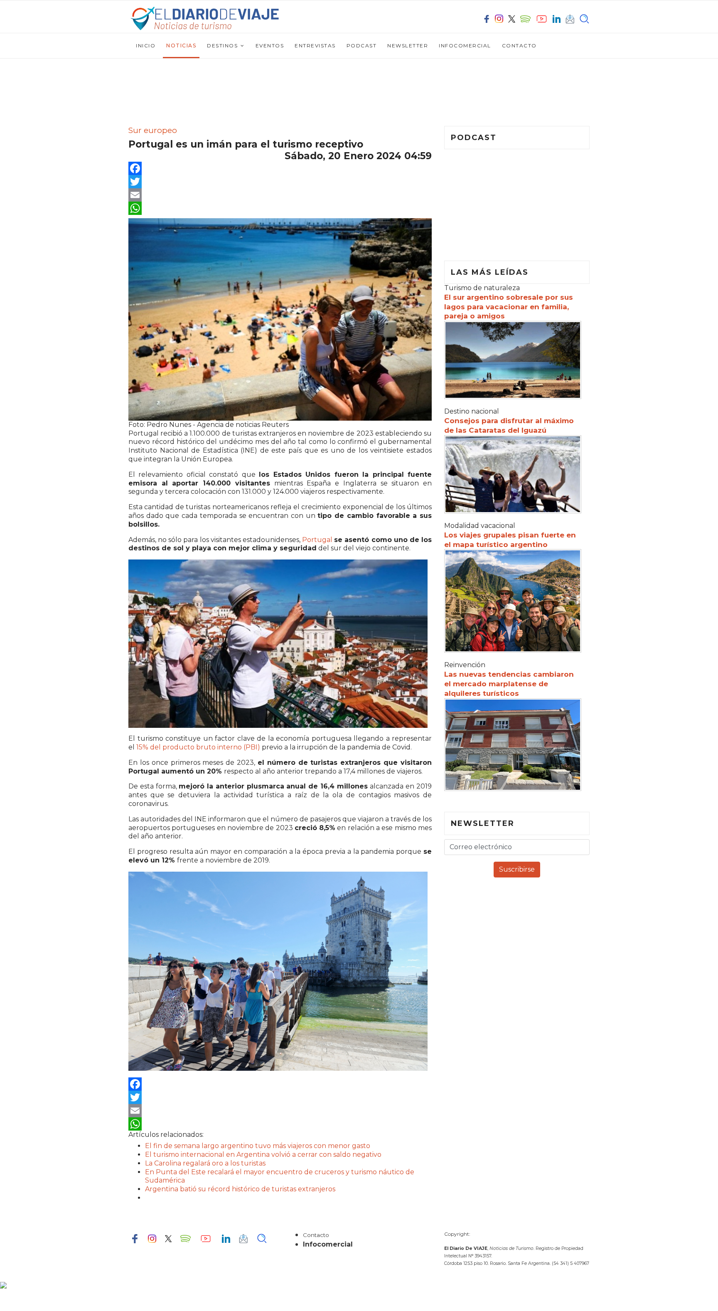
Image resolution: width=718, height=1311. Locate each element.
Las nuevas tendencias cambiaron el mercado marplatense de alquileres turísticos (509, 683)
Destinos (222, 45)
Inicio (145, 45)
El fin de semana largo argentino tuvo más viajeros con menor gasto (257, 1146)
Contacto (519, 45)
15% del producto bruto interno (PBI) (199, 747)
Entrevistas (315, 45)
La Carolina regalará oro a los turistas (205, 1163)
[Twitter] (280, 181)
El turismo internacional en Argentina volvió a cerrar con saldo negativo (263, 1154)
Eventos (270, 45)
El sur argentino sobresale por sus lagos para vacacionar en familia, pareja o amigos (508, 306)
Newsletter (407, 45)
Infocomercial (465, 45)
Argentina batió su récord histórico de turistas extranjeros (240, 1189)
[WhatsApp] (280, 208)
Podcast (362, 45)
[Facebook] (280, 168)
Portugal (318, 540)
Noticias (181, 45)
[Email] (280, 195)
